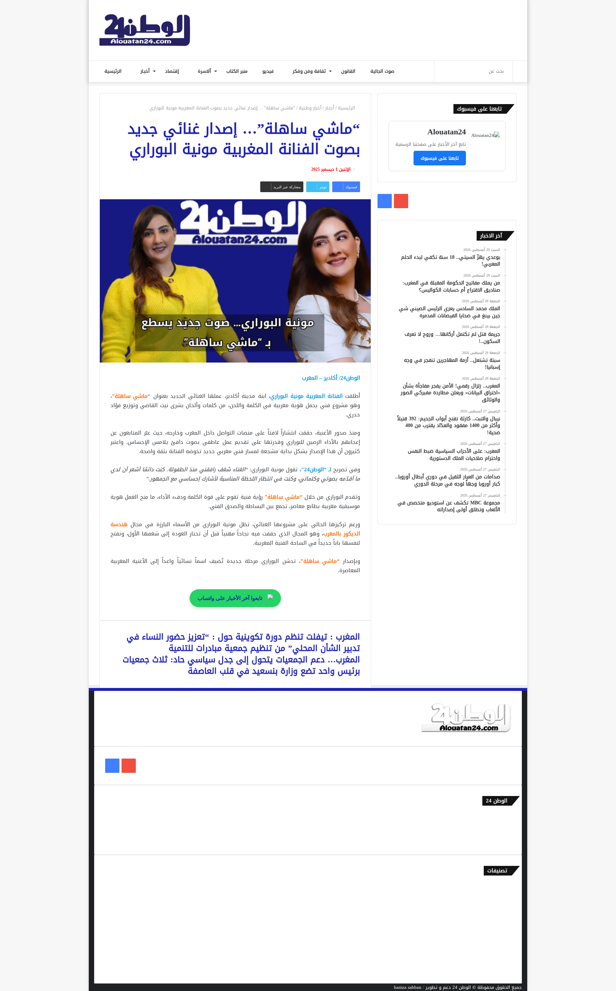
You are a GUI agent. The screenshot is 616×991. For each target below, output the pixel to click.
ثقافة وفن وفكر (310, 71)
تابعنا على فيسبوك (440, 158)
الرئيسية (113, 71)
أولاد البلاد (500, 921)
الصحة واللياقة (496, 909)
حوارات (504, 957)
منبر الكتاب (237, 71)
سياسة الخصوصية (493, 840)
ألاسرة (205, 71)
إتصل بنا (503, 816)
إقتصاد (172, 71)
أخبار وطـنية (310, 107)
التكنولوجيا (500, 933)
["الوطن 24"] (144, 30)
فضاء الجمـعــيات (495, 968)
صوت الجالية (382, 71)
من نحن (504, 828)
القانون (349, 71)
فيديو (268, 71)
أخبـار (145, 71)
